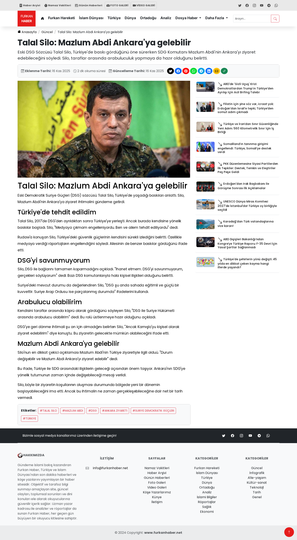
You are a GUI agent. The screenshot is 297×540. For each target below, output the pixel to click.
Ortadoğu (148, 18)
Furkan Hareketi (61, 18)
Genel (257, 497)
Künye (157, 497)
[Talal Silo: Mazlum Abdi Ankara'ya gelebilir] (104, 129)
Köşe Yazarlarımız (157, 492)
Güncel (47, 32)
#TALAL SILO (48, 411)
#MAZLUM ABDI (72, 411)
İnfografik (256, 473)
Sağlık (207, 506)
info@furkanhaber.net (110, 468)
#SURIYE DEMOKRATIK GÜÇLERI (153, 411)
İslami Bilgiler (207, 497)
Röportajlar (207, 502)
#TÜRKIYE (29, 418)
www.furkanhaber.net (163, 532)
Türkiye (114, 18)
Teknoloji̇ (257, 487)
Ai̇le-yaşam (257, 477)
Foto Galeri (157, 482)
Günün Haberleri (90, 5)
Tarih (257, 492)
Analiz (165, 18)
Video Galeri (156, 487)
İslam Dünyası (91, 18)
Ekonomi (207, 511)
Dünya (130, 18)
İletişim (156, 502)
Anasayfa (29, 32)
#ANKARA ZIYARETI (114, 411)
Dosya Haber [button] (186, 18)
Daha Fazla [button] (215, 18)
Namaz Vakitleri (59, 5)
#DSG (92, 411)
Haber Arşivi (31, 5)
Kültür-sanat (257, 482)
